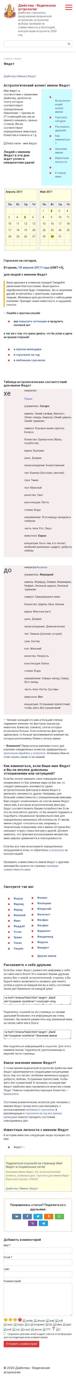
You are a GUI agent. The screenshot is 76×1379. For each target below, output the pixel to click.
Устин (18, 932)
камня (54, 745)
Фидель (42, 942)
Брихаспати (11, 1094)
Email (8, 1257)
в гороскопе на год (27, 354)
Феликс (42, 897)
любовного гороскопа (40, 1109)
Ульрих (18, 948)
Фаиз (17, 920)
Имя (7, 1245)
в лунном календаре (28, 349)
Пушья (28, 398)
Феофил (42, 925)
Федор (18, 898)
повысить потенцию (33, 321)
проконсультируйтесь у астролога (25, 753)
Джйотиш (10, 76)
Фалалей (19, 915)
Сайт (7, 1269)
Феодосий (44, 908)
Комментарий (12, 1281)
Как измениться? (62, 139)
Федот (32, 76)
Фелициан (44, 903)
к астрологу (56, 850)
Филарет (43, 947)
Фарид (18, 909)
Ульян (18, 943)
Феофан (42, 920)
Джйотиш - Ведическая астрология (37, 7)
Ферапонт (44, 931)
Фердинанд (45, 936)
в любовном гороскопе (29, 360)
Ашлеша (42, 567)
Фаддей (19, 926)
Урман (18, 937)
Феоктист (43, 914)
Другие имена (46, 956)
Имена (22, 76)
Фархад (19, 904)
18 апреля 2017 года (33, 267)
